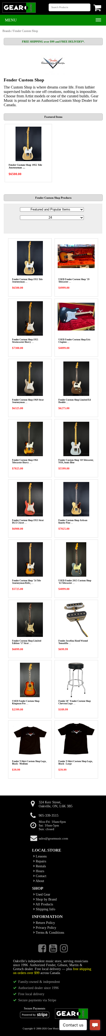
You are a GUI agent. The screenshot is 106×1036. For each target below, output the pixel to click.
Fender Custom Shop (25, 31)
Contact (40, 876)
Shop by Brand (46, 899)
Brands (6, 31)
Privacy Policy (45, 928)
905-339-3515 (48, 815)
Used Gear (42, 894)
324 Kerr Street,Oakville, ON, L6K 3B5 (55, 804)
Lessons (41, 856)
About (39, 881)
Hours (39, 871)
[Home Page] (19, 12)
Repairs (40, 861)
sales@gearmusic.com (53, 838)
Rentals (40, 866)
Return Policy (45, 923)
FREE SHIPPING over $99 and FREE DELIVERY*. (53, 41)
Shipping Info (45, 909)
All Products (44, 904)
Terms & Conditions (49, 932)
